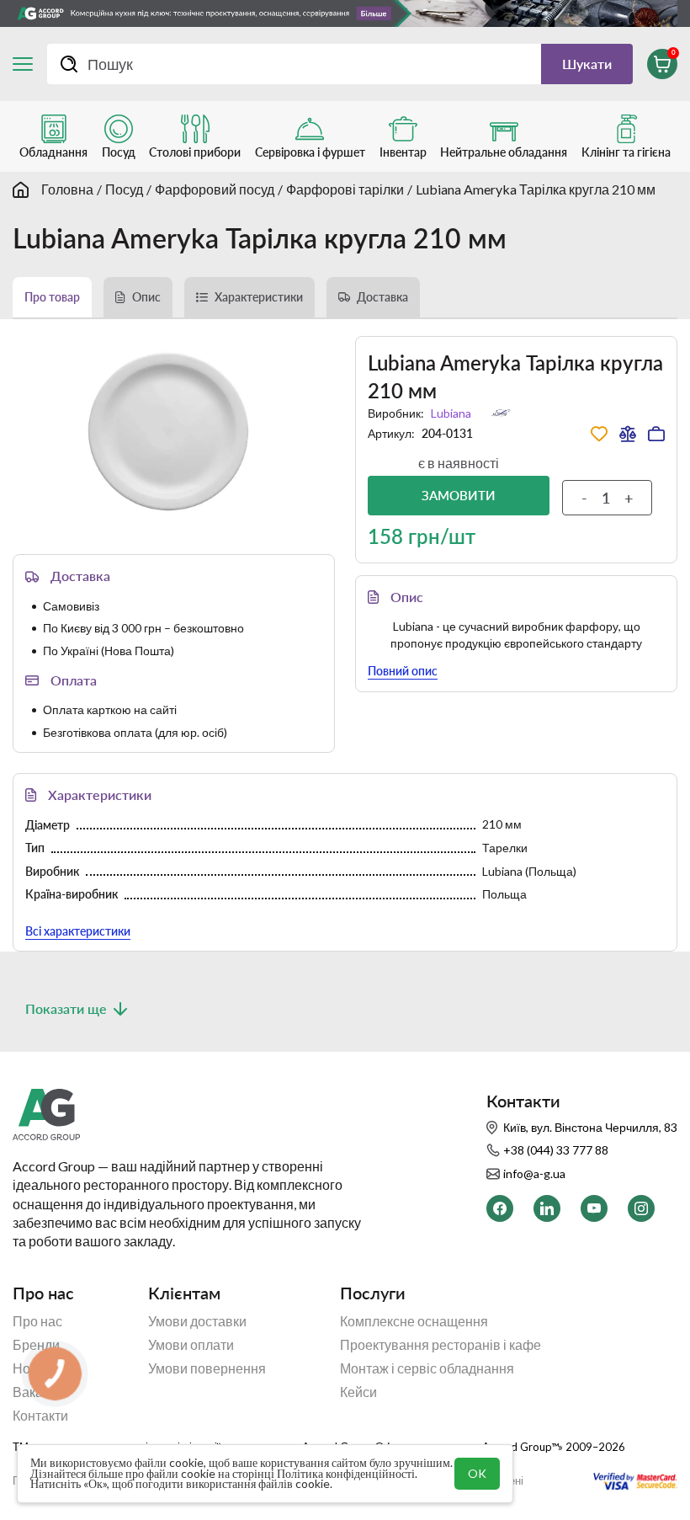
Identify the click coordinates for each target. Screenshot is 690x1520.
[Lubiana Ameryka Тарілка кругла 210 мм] (174, 433)
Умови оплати (191, 1345)
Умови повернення (207, 1368)
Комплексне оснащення (414, 1321)
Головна (67, 189)
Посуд (124, 189)
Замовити (459, 495)
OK (477, 1473)
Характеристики (259, 297)
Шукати (587, 64)
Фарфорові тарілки (345, 189)
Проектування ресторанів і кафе (440, 1345)
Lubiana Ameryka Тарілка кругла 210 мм (536, 189)
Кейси (358, 1392)
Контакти (40, 1415)
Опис (146, 297)
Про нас (37, 1321)
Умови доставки (197, 1321)
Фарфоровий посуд (214, 189)
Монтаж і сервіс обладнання (427, 1368)
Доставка (382, 297)
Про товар (52, 297)
